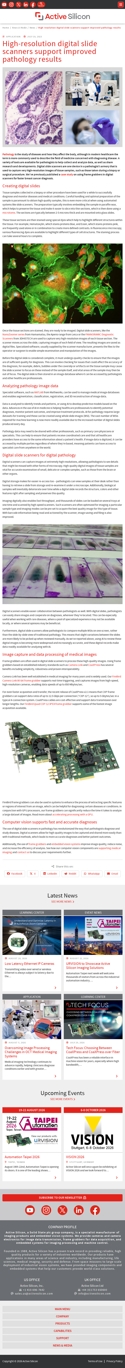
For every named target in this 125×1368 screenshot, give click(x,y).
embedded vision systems (65, 844)
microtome (8, 212)
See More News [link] (61, 902)
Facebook (16, 873)
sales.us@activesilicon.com (34, 1293)
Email (114, 873)
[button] (41, 4)
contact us (23, 852)
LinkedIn (52, 873)
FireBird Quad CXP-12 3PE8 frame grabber (48, 704)
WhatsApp (94, 873)
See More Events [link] (61, 1099)
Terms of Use (95, 1361)
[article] (31, 1144)
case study (67, 174)
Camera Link (75, 665)
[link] (31, 1144)
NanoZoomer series (13, 334)
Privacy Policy (114, 1361)
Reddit (72, 873)
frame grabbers (37, 844)
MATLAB (38, 392)
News (32, 27)
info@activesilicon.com (94, 1293)
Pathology (8, 154)
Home (5, 27)
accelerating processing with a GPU (72, 814)
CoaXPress (94, 665)
